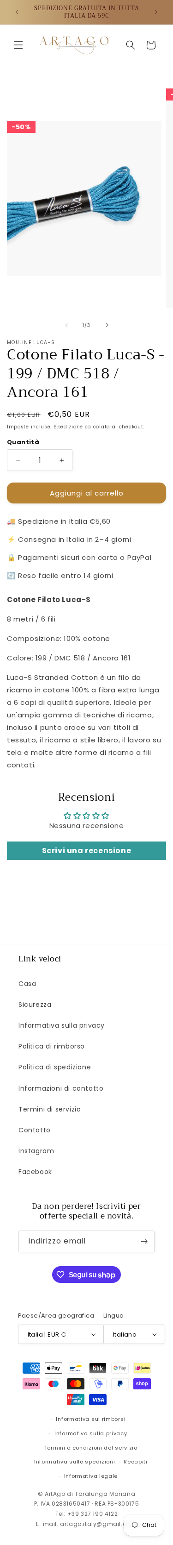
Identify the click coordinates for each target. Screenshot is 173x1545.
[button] (18, 45)
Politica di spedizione (54, 1067)
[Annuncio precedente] (17, 12)
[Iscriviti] (144, 1241)
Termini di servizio (49, 1109)
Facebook (35, 1171)
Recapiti (136, 1461)
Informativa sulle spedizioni (74, 1461)
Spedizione (68, 426)
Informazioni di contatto (60, 1088)
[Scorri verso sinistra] (66, 325)
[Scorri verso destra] (107, 325)
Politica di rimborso (51, 1046)
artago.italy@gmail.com (98, 1524)
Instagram (36, 1151)
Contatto (34, 1130)
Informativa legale (91, 1476)
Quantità (23, 442)
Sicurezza (34, 1004)
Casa (27, 983)
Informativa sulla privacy (61, 1025)
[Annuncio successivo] (156, 12)
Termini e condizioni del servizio (90, 1447)
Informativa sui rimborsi (90, 1419)
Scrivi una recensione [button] (86, 850)
